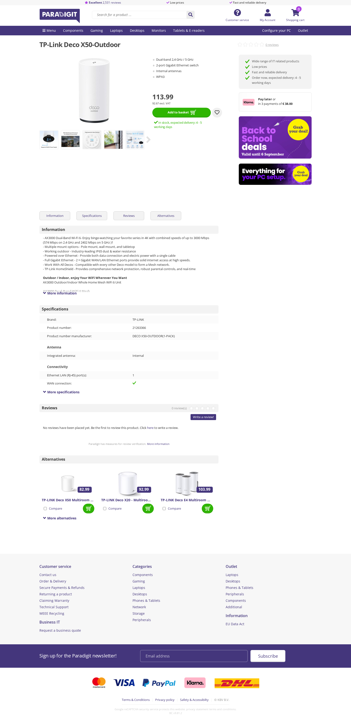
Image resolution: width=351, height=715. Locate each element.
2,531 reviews (105, 2)
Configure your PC (276, 30)
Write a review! (203, 417)
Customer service (237, 20)
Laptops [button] (116, 30)
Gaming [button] (96, 30)
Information (55, 215)
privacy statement (197, 709)
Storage (139, 613)
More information (158, 444)
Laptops (139, 587)
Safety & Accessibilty (194, 700)
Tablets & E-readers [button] (189, 30)
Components (143, 574)
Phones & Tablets (146, 600)
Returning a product (55, 594)
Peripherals (142, 620)
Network (139, 607)
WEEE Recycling (51, 613)
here (150, 428)
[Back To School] (275, 137)
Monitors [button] (159, 30)
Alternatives (165, 215)
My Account (267, 20)
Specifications (92, 215)
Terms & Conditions (136, 700)
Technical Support (54, 607)
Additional (234, 607)
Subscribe (268, 656)
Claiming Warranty (54, 600)
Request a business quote (60, 630)
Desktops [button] (137, 30)
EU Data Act (235, 624)
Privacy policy (165, 700)
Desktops (140, 594)
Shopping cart (295, 20)
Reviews (129, 215)
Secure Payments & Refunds (62, 587)
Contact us (47, 574)
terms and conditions (222, 709)
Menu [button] (51, 30)
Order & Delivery (52, 581)
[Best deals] (275, 174)
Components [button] (73, 30)
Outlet (303, 30)
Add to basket (178, 112)
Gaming (139, 581)
